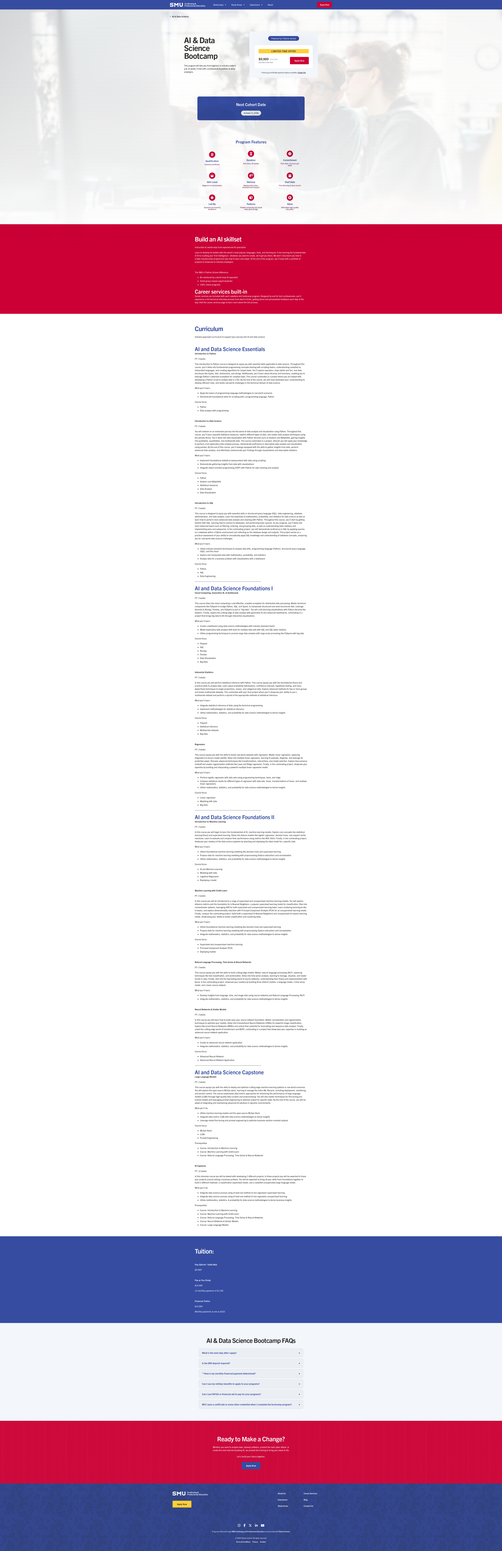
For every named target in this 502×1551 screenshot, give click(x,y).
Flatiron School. (284, 1531)
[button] (220, 5)
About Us (282, 1493)
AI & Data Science (180, 16)
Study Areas (283, 1506)
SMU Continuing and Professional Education (248, 1531)
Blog (306, 1499)
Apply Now (324, 4)
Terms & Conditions (243, 1542)
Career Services (310, 1493)
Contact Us (302, 72)
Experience (282, 1499)
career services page (216, 302)
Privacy (255, 1542)
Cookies (263, 1542)
